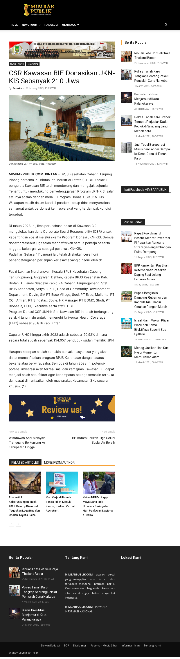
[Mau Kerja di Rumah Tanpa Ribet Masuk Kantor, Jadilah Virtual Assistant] (62, 483)
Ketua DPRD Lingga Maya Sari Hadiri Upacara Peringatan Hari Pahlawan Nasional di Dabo (98, 506)
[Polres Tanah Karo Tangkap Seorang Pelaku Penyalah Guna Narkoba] (126, 74)
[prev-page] (11, 523)
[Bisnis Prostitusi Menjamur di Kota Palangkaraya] (126, 97)
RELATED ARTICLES (25, 462)
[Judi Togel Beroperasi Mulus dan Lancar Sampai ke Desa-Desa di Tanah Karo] (126, 147)
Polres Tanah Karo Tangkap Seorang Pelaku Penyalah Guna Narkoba (151, 76)
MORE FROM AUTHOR (59, 462)
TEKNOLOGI (51, 24)
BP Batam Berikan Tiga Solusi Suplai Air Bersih (93, 440)
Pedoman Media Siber (103, 645)
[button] (166, 25)
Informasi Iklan (131, 645)
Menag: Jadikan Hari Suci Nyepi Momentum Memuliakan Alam (151, 352)
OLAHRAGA (69, 24)
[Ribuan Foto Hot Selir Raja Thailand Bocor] (126, 56)
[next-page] (18, 523)
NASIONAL (32, 63)
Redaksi (17, 88)
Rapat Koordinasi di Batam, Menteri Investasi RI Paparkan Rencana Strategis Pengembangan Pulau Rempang (152, 243)
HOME (14, 24)
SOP (66, 645)
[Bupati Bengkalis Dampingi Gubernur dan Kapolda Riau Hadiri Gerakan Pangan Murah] (126, 296)
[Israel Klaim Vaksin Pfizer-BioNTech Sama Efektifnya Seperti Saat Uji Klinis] (126, 323)
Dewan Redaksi (50, 645)
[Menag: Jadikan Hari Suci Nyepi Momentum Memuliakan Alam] (126, 351)
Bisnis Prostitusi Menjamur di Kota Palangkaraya (146, 99)
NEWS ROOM (29, 24)
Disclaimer (79, 645)
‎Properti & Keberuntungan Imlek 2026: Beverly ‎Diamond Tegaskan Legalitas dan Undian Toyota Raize (24, 506)
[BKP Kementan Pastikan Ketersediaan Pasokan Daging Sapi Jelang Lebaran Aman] (126, 268)
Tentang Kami (152, 645)
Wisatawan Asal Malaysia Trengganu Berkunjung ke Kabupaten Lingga (27, 442)
